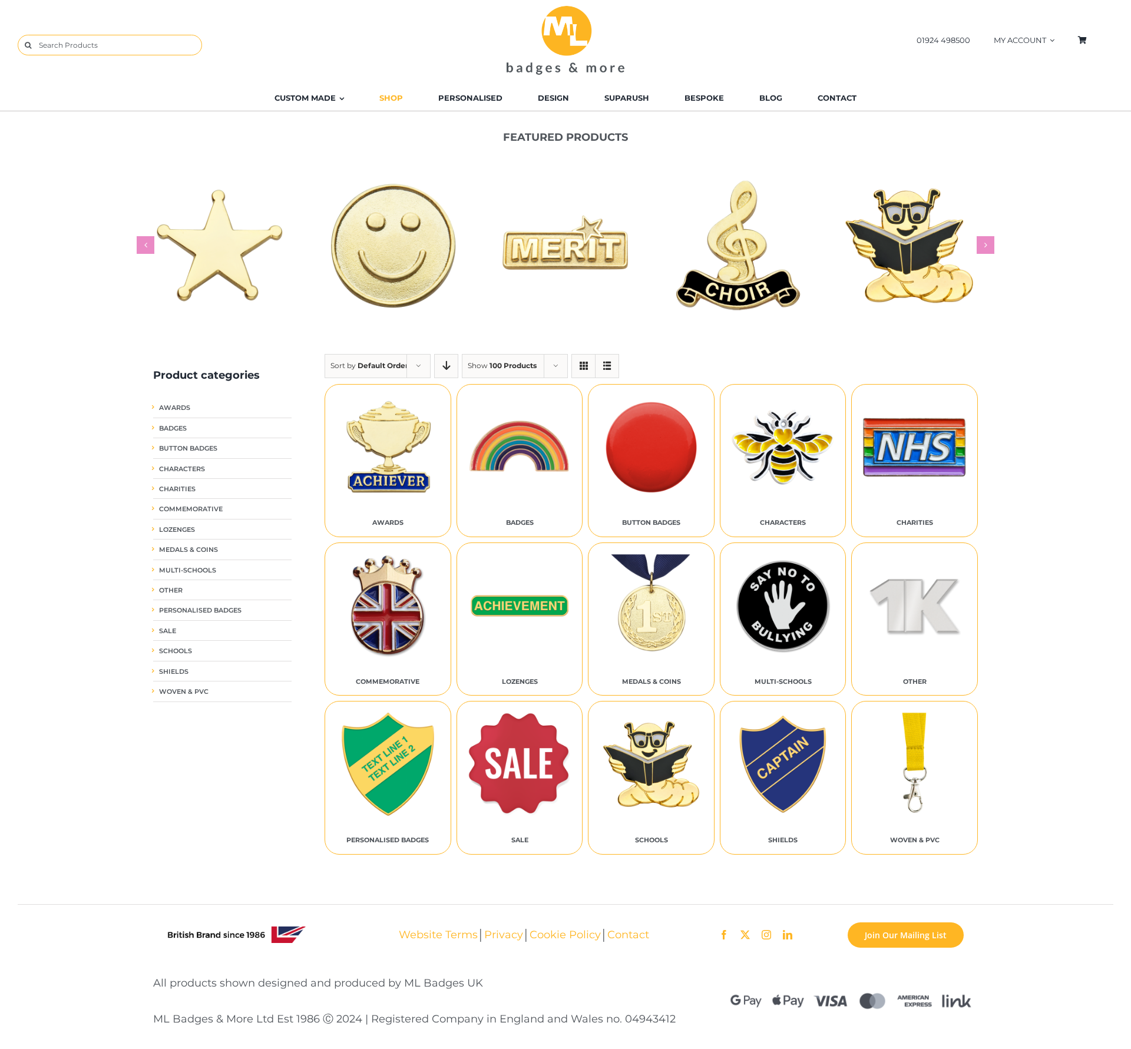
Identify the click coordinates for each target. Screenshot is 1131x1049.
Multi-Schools (187, 570)
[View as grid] (583, 366)
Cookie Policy (565, 934)
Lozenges (177, 530)
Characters (182, 469)
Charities (177, 489)
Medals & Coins (188, 550)
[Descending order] (446, 366)
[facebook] (724, 934)
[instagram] (766, 934)
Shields (173, 672)
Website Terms (438, 934)
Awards (174, 408)
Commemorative (191, 509)
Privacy (503, 934)
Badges (173, 428)
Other (171, 590)
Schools (175, 651)
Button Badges (188, 448)
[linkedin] (787, 934)
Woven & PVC (184, 692)
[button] (145, 245)
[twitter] (745, 934)
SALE (167, 631)
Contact (628, 934)
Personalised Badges (200, 610)
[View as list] (607, 366)
